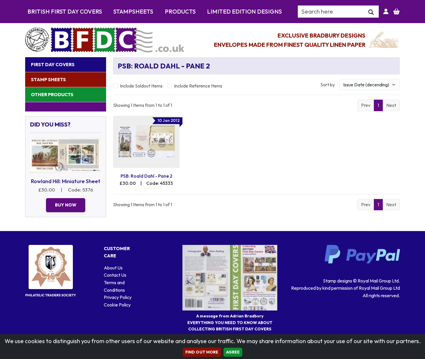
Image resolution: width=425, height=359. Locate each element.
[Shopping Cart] (396, 11)
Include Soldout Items (141, 86)
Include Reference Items (198, 86)
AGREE (233, 352)
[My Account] (386, 11)
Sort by (327, 85)
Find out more (202, 352)
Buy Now (65, 205)
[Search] (371, 12)
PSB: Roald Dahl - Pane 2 (146, 176)
